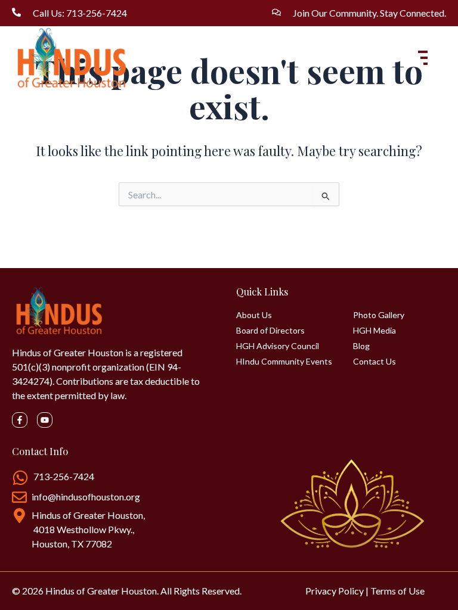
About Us (254, 315)
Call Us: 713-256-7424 (80, 12)
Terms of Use (397, 590)
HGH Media (374, 330)
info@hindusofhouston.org (86, 496)
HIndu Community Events (284, 361)
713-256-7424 (63, 476)
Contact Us (374, 361)
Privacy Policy (334, 590)
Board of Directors (270, 330)
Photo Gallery (378, 315)
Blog (361, 346)
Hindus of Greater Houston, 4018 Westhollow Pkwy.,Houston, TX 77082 (88, 529)
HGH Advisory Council (277, 346)
